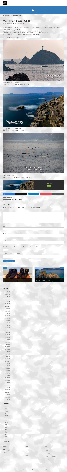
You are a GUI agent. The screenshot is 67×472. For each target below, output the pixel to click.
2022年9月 (7, 394)
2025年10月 (7, 306)
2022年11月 (7, 389)
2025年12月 (7, 301)
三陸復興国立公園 (26, 31)
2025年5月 (7, 318)
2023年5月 (7, 375)
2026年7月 (7, 294)
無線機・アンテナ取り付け (51, 456)
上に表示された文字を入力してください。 (13, 253)
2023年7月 (7, 370)
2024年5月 (7, 346)
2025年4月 (7, 320)
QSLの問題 (48, 453)
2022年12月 (7, 387)
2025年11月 (7, 303)
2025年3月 (7, 322)
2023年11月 (7, 361)
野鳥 (6, 436)
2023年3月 (7, 380)
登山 (6, 432)
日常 (6, 424)
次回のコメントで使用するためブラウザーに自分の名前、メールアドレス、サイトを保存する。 (27, 246)
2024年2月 (7, 354)
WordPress (26, 469)
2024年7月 (7, 342)
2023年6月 (7, 373)
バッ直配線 (48, 459)
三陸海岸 (12, 199)
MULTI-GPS (48, 450)
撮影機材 (7, 420)
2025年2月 (7, 325)
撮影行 (11, 197)
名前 (5, 226)
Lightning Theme (33, 469)
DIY (5, 406)
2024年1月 (7, 356)
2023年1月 (7, 385)
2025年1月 (7, 327)
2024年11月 (7, 332)
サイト (4, 240)
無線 (6, 429)
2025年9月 (7, 308)
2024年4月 (7, 349)
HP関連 (6, 411)
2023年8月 (7, 368)
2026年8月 (7, 291)
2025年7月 (7, 313)
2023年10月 (7, 363)
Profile (26, 451)
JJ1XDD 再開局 (48, 462)
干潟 (6, 417)
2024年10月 (7, 334)
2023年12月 (7, 358)
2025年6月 (7, 315)
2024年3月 (7, 351)
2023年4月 (7, 377)
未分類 (6, 427)
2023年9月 (7, 365)
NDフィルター (11, 130)
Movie (6, 415)
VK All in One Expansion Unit (42, 469)
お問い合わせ (6, 441)
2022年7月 (7, 399)
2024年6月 (7, 344)
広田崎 (17, 37)
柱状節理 (5, 128)
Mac (6, 413)
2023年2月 (7, 382)
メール (5, 233)
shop (25, 457)
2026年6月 (7, 296)
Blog (25, 453)
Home (26, 449)
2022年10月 (7, 392)
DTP (6, 408)
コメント (6, 210)
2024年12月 (7, 330)
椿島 (16, 82)
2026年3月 (7, 299)
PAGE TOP (64, 456)
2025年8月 (7, 311)
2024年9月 (7, 337)
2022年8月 (7, 397)
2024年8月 (7, 339)
